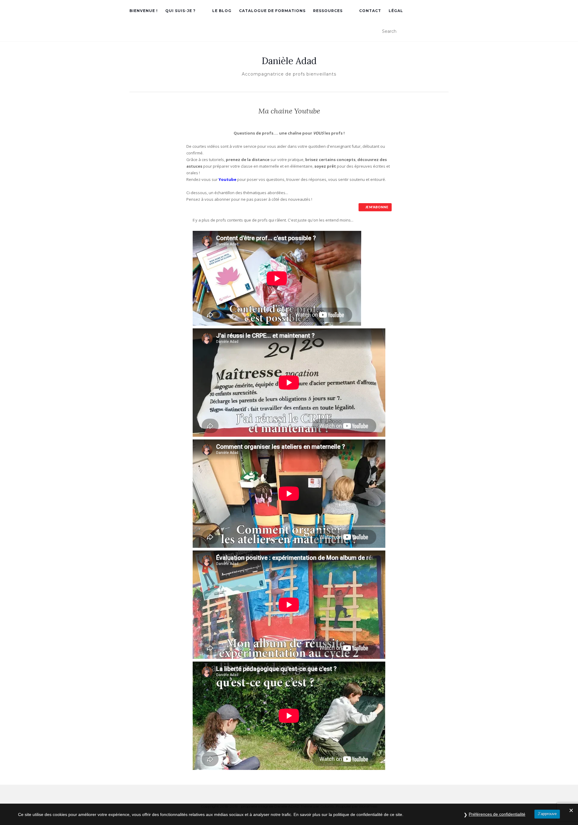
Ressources (328, 10)
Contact (370, 10)
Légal (396, 10)
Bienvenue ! (143, 10)
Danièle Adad (289, 60)
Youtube (227, 179)
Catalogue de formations (272, 10)
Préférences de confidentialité (497, 814)
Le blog (222, 10)
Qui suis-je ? (180, 10)
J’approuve (547, 813)
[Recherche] (445, 32)
